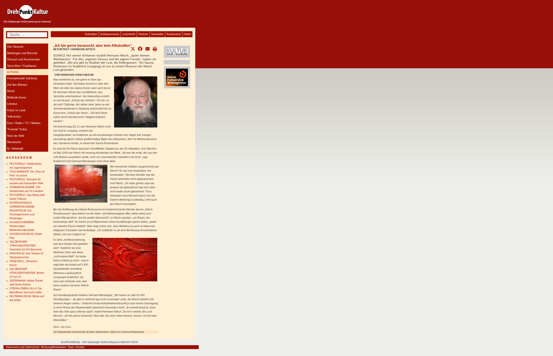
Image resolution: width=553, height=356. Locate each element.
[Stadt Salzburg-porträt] (177, 51)
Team (71, 347)
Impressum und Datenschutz (23, 347)
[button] (133, 49)
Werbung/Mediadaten (53, 347)
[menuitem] (187, 34)
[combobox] (27, 34)
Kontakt (79, 347)
